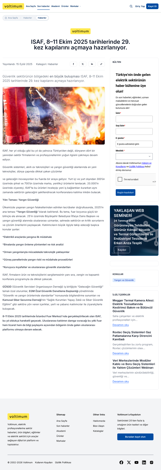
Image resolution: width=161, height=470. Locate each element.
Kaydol (122, 249)
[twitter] (129, 462)
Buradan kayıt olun (135, 436)
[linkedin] (144, 462)
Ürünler (65, 6)
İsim (118, 113)
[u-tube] (136, 462)
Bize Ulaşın (98, 426)
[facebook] (121, 462)
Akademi (55, 6)
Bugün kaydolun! (125, 192)
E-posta (120, 138)
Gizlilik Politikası (136, 166)
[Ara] (131, 6)
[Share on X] (82, 64)
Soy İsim (120, 125)
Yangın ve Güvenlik (124, 280)
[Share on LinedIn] (92, 64)
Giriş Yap (140, 6)
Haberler (42, 18)
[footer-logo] (24, 416)
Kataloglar (98, 431)
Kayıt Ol (152, 6)
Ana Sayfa (31, 6)
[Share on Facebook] (73, 64)
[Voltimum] (13, 6)
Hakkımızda (99, 420)
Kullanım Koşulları (44, 462)
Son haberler (43, 6)
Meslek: (120, 150)
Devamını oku (121, 324)
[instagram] (151, 462)
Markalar (74, 6)
